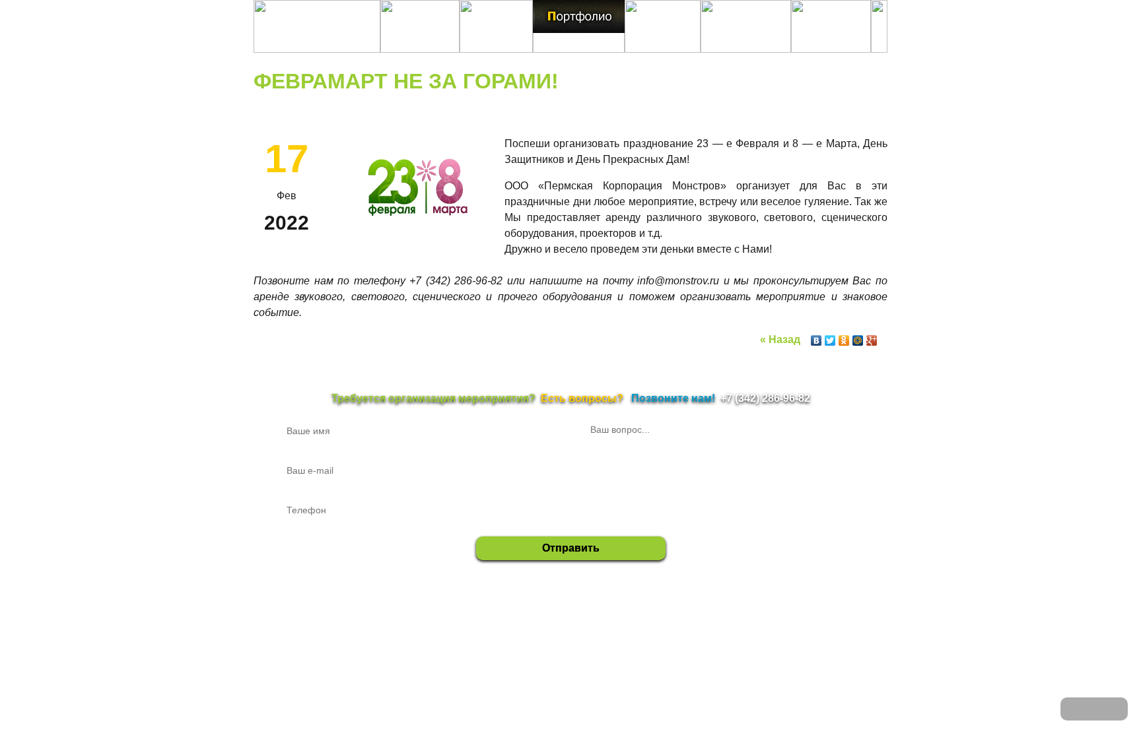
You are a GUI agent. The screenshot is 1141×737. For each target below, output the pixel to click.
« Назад (780, 339)
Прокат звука (493, 622)
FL (829, 622)
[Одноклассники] (844, 340)
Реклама (719, 622)
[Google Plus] (872, 340)
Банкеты (682, 622)
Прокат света (546, 622)
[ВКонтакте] (816, 340)
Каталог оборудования (779, 622)
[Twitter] (830, 340)
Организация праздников (618, 622)
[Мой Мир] (858, 340)
